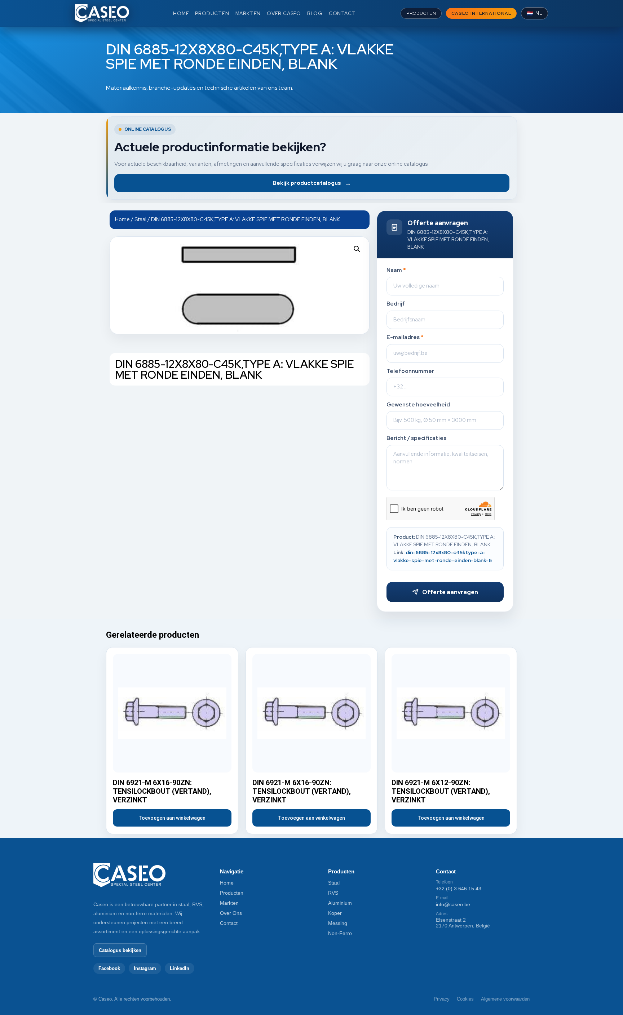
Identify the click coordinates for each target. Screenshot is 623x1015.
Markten (229, 903)
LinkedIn (179, 968)
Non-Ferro (340, 933)
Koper (335, 913)
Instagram (145, 968)
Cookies (465, 999)
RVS (333, 893)
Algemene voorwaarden (505, 999)
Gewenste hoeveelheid (418, 404)
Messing (337, 923)
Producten (231, 893)
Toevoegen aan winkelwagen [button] (172, 818)
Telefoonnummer (410, 371)
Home (122, 219)
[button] (356, 248)
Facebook (109, 968)
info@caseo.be (453, 904)
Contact (229, 923)
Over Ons (231, 913)
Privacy (442, 999)
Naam (396, 270)
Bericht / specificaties (416, 438)
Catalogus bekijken (120, 950)
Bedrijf (395, 304)
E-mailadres (405, 337)
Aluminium (340, 903)
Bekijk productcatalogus (312, 183)
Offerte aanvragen (450, 592)
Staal (140, 219)
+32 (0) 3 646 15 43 (458, 888)
